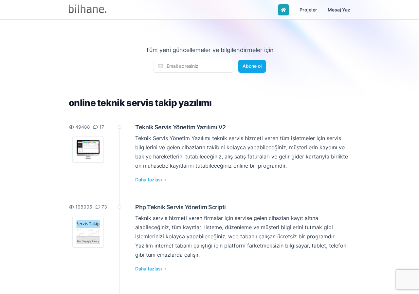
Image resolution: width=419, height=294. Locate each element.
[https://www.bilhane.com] (87, 9)
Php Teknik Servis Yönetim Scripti (180, 207)
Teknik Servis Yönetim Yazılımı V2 (180, 127)
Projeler (308, 9)
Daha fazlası (149, 179)
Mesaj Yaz (339, 9)
